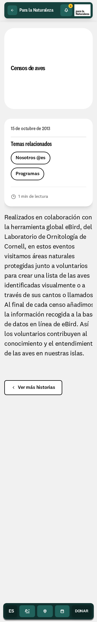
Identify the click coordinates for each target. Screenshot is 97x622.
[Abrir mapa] (45, 611)
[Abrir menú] (27, 611)
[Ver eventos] (62, 611)
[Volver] (12, 10)
